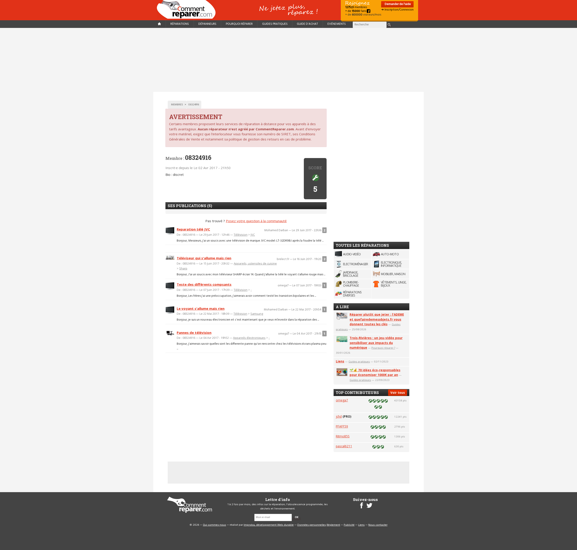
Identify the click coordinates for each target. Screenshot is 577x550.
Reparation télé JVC (193, 229)
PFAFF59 (342, 426)
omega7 (342, 400)
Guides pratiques (275, 24)
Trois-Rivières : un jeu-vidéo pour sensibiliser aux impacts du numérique (376, 343)
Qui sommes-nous (214, 525)
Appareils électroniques (249, 338)
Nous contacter (377, 525)
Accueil (188, 9)
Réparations (179, 24)
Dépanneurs (207, 24)
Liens (340, 361)
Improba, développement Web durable (269, 525)
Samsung (256, 314)
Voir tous (397, 392)
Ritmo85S (343, 436)
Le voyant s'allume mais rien (200, 308)
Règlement (333, 525)
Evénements (336, 24)
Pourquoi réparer (239, 24)
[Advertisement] (288, 59)
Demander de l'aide (397, 4)
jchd (339, 416)
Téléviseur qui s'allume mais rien (204, 258)
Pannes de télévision (194, 332)
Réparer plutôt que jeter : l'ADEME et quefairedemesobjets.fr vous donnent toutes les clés (377, 319)
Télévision (240, 235)
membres (356, 7)
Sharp (183, 268)
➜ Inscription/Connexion (397, 9)
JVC (253, 235)
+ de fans (356, 11)
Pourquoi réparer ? (383, 347)
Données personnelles (311, 525)
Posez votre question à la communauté (256, 221)
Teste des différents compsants (204, 284)
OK (296, 517)
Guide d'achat (307, 24)
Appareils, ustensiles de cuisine (255, 263)
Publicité (349, 525)
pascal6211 (344, 446)
